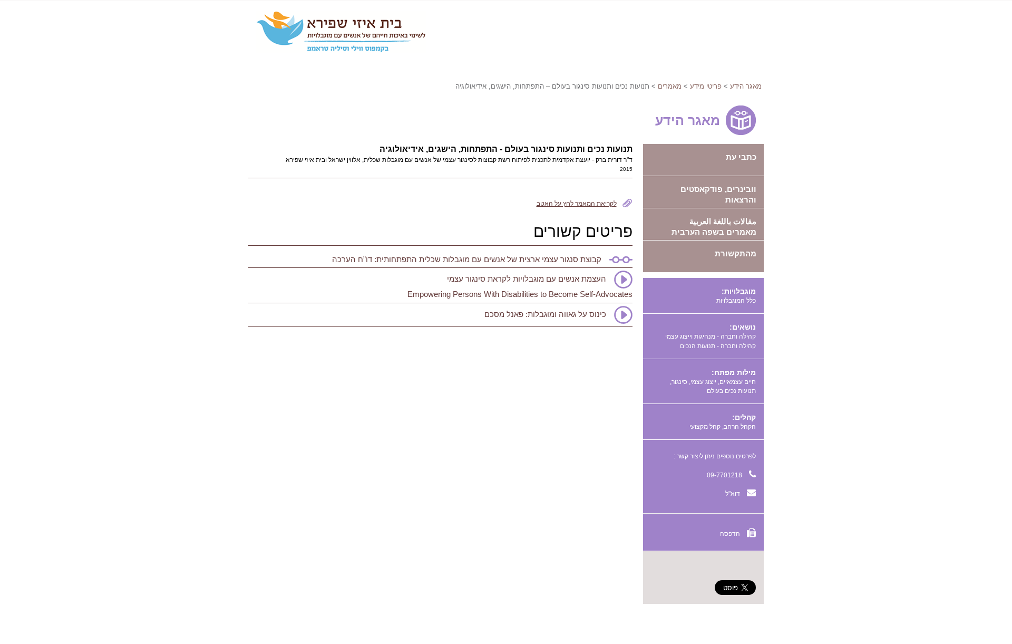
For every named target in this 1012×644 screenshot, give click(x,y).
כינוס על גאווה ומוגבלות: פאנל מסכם (545, 314)
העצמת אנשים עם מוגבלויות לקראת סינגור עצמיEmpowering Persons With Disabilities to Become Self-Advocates (519, 286)
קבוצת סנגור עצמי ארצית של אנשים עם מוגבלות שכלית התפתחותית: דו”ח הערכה (466, 259)
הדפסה (731, 533)
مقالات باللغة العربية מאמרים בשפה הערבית (714, 226)
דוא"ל (733, 493)
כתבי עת (741, 156)
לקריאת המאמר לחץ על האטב (577, 203)
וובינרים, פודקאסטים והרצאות (718, 194)
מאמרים (670, 86)
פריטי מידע (706, 86)
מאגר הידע (746, 86)
